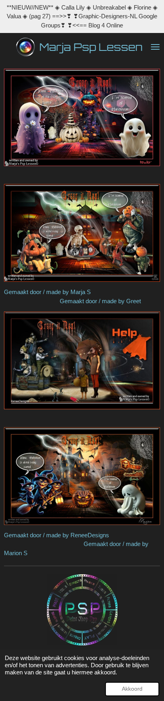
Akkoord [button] (132, 689)
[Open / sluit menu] (155, 47)
